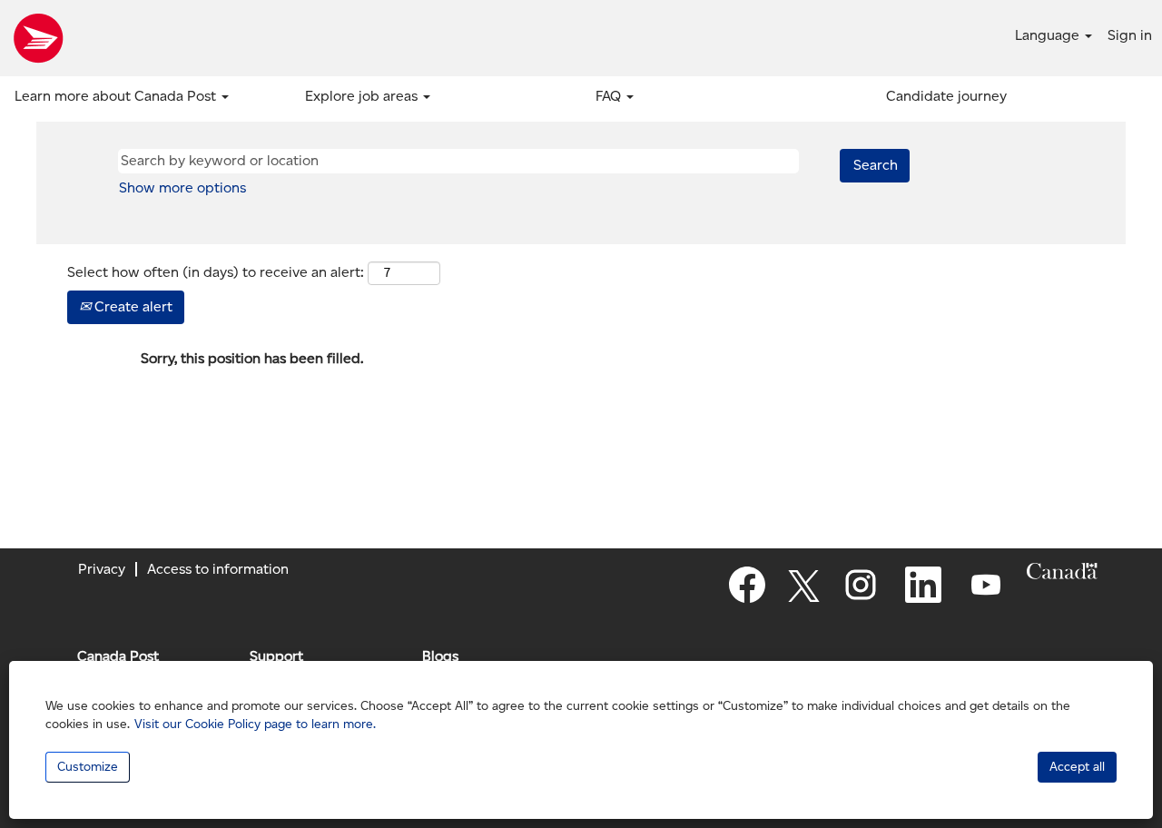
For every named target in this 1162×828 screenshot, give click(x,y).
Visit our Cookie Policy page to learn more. (255, 724)
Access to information (218, 568)
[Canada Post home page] (38, 38)
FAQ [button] (610, 95)
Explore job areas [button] (363, 95)
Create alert (131, 306)
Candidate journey (946, 95)
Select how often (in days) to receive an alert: (215, 272)
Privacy (101, 568)
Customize (87, 766)
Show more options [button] (182, 187)
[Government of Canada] (1062, 571)
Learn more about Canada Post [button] (117, 95)
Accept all (1077, 766)
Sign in (1130, 35)
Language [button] (1049, 35)
